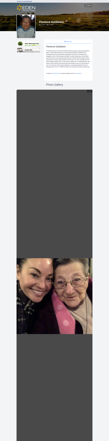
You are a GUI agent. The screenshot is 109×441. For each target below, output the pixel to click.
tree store (78, 73)
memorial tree (56, 73)
